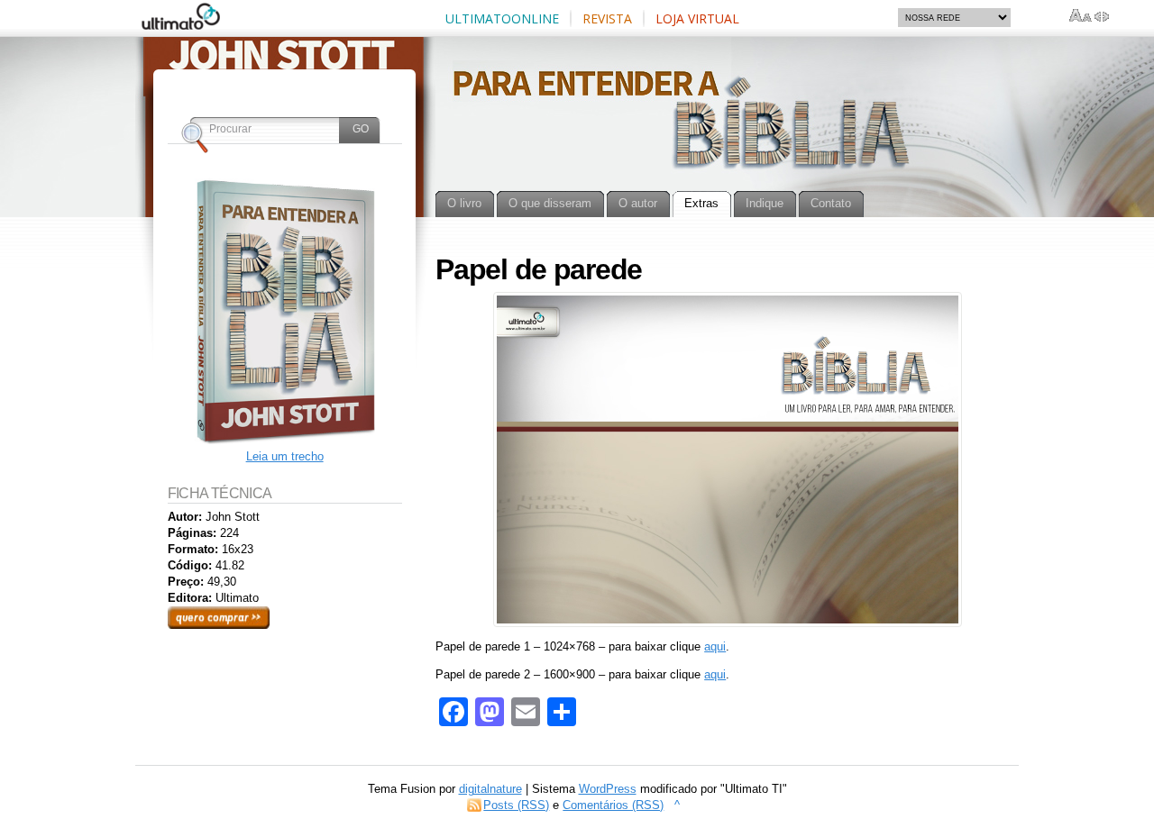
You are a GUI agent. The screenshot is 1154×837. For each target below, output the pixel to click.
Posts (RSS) (516, 805)
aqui (715, 646)
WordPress (608, 789)
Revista (607, 18)
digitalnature (490, 789)
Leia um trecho (285, 456)
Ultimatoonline (502, 18)
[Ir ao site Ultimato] (188, 23)
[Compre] (285, 440)
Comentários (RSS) (613, 805)
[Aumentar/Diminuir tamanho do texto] (1080, 16)
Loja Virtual (697, 18)
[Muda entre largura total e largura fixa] (1101, 16)
